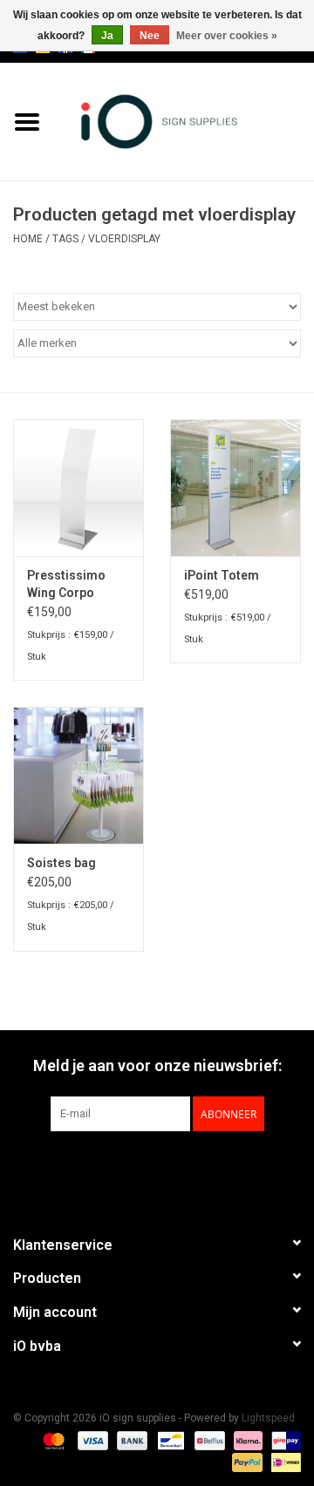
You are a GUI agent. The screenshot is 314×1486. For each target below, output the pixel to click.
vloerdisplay (124, 239)
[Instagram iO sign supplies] (187, 1167)
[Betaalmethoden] (52, 1440)
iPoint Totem (221, 575)
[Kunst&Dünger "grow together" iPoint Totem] (235, 487)
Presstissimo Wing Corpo (66, 584)
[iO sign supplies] (184, 120)
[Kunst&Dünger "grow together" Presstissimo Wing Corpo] (78, 487)
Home (28, 239)
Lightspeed (268, 1418)
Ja (107, 36)
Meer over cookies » (226, 36)
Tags (65, 239)
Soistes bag (61, 863)
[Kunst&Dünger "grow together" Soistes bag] (78, 775)
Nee (150, 36)
